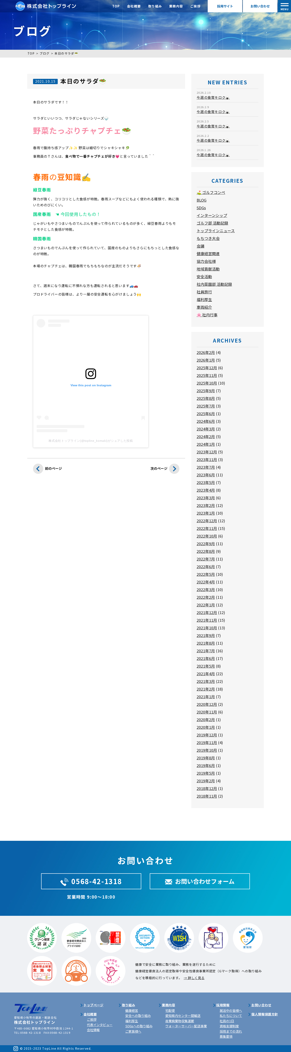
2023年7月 (206, 467)
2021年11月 (207, 620)
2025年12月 (207, 367)
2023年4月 (206, 490)
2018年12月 (207, 788)
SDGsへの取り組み (139, 1026)
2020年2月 (206, 719)
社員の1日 (227, 1021)
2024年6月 (206, 421)
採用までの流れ (231, 1031)
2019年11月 (207, 742)
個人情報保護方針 (264, 1014)
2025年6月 (206, 413)
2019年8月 (206, 757)
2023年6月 (206, 474)
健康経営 (131, 1010)
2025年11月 (207, 375)
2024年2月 (206, 436)
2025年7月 (206, 406)
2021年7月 (206, 650)
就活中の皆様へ (231, 1010)
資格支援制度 (229, 1026)
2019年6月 (206, 765)
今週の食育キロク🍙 (213, 97)
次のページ (158, 468)
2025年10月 (207, 383)
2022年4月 (206, 582)
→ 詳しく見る (194, 978)
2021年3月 (206, 681)
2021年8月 (206, 643)
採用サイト (225, 6)
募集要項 (226, 1036)
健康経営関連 (208, 253)
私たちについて (231, 1015)
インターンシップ (212, 215)
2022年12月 (207, 520)
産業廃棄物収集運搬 (179, 1021)
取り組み (155, 6)
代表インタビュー (99, 1024)
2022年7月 (206, 559)
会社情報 (93, 1030)
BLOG (201, 200)
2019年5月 (206, 773)
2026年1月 (206, 360)
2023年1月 (206, 513)
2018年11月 (207, 796)
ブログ (44, 53)
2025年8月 (206, 398)
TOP (116, 6)
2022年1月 (206, 604)
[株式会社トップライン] (46, 4)
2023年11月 (207, 459)
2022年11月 (207, 528)
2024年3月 (206, 429)
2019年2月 (206, 780)
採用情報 (222, 1005)
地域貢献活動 (208, 269)
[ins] (15, 1048)
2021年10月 (207, 627)
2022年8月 (206, 551)
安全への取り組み (138, 1015)
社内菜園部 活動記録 (214, 284)
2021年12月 (207, 612)
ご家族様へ (133, 1031)
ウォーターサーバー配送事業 (186, 1026)
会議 (200, 246)
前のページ (53, 468)
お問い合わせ (260, 6)
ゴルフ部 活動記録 (212, 223)
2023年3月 (206, 497)
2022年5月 (206, 574)
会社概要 (134, 6)
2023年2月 (206, 505)
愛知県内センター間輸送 (182, 1015)
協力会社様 (206, 261)
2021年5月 (206, 666)
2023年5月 (206, 482)
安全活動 (204, 276)
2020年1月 (206, 727)
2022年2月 (206, 597)
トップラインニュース (216, 230)
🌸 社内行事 (207, 314)
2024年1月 (206, 444)
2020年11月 (207, 712)
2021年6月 (206, 658)
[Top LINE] (31, 1006)
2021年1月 (206, 696)
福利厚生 (204, 299)
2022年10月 (207, 536)
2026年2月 (206, 352)
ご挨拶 (195, 6)
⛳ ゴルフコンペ (211, 192)
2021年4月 (206, 673)
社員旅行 (204, 292)
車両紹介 (204, 307)
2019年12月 (207, 735)
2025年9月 (206, 390)
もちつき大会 (208, 238)
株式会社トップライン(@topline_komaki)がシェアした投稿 (91, 440)
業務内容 (176, 6)
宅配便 (170, 1010)
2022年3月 (206, 589)
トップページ (94, 1005)
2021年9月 (206, 635)
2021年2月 (206, 689)
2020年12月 (207, 704)
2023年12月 (207, 451)
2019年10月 (207, 750)
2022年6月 (206, 566)
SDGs (201, 207)
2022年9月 (206, 543)
